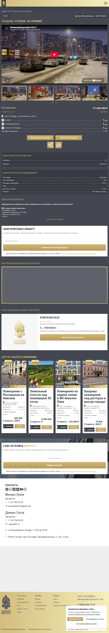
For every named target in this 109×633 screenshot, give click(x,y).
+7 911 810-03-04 (15, 502)
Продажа (38, 602)
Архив (19, 612)
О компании (21, 596)
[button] (52, 102)
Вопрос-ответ (22, 609)
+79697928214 (49, 328)
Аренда (37, 599)
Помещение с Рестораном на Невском (13, 394)
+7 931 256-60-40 (15, 520)
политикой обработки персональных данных (79, 253)
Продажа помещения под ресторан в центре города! (95, 396)
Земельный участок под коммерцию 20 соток (40, 396)
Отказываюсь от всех (95, 619)
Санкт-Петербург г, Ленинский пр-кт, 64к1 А (20, 116)
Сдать (55, 599)
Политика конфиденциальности (13, 629)
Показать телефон (68, 138)
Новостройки (40, 609)
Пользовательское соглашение (39, 629)
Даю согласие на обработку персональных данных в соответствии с (51, 253)
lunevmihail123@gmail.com (20, 506)
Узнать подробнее (19, 426)
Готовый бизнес (41, 606)
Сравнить (9, 426)
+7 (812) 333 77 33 (86, 604)
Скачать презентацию (40, 138)
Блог (19, 606)
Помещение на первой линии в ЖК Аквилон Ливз (67, 396)
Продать (56, 602)
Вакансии (20, 599)
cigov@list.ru (14, 524)
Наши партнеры (23, 602)
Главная (4, 11)
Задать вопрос (54, 465)
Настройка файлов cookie (86, 624)
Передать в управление (62, 606)
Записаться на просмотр (73, 337)
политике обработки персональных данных (84, 614)
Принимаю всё (75, 619)
